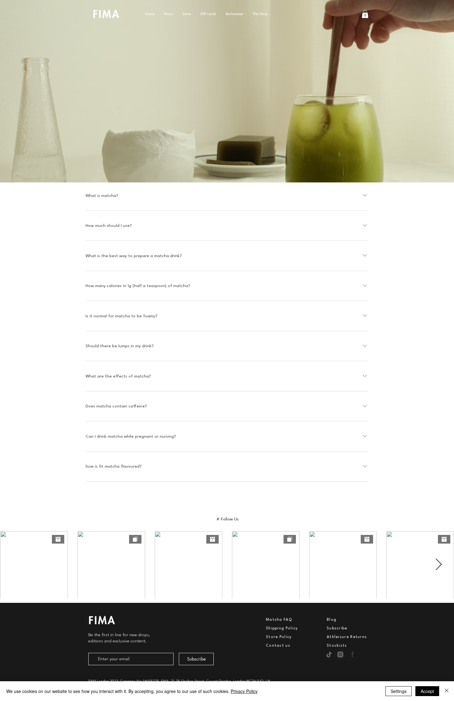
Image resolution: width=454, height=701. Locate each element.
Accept (427, 691)
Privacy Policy (244, 691)
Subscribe (337, 628)
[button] (365, 14)
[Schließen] (446, 691)
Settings (398, 691)
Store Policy (279, 637)
